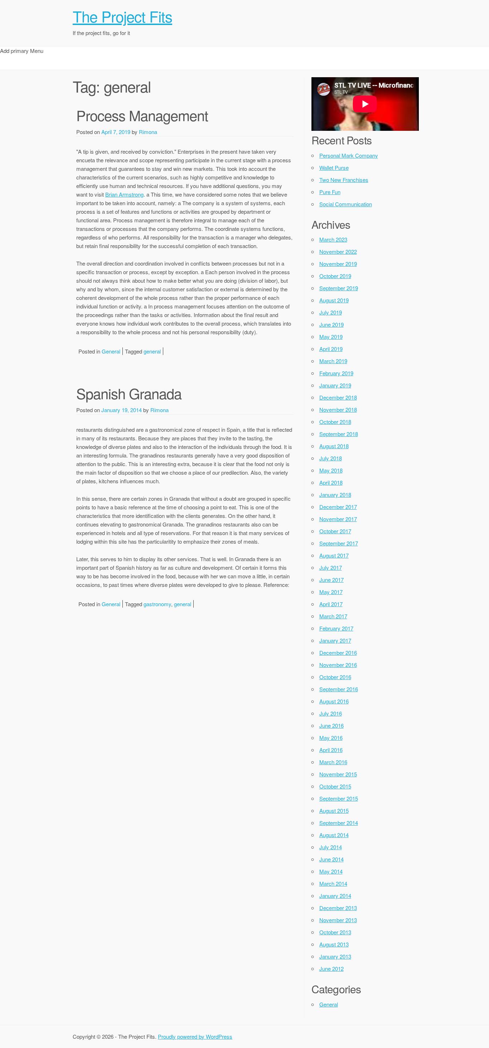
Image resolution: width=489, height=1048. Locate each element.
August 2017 (334, 555)
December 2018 (338, 397)
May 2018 (331, 470)
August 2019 (334, 300)
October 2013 (335, 932)
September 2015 (338, 798)
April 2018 (331, 482)
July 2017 (330, 567)
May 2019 (331, 336)
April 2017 (331, 604)
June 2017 (331, 579)
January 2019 (335, 385)
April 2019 (331, 348)
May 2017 (331, 591)
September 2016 (338, 689)
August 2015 (334, 810)
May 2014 (331, 871)
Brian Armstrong (124, 194)
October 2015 (335, 786)
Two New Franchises (343, 179)
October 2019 (335, 276)
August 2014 (334, 835)
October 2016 (335, 677)
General (111, 351)
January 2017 (335, 640)
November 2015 (338, 774)
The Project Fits (122, 16)
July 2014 (330, 847)
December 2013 (338, 907)
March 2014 (333, 883)
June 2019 (331, 324)
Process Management (142, 115)
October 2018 (335, 421)
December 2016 (338, 652)
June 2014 (331, 859)
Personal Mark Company (348, 155)
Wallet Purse (334, 167)
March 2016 (333, 762)
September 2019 (338, 288)
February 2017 (336, 628)
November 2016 (338, 664)
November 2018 (338, 409)
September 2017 (338, 543)
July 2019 (330, 312)
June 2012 (331, 968)
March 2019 (333, 361)
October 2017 (335, 531)
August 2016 (334, 701)
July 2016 (330, 713)
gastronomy (157, 604)
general (152, 351)
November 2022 (338, 251)
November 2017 (338, 519)
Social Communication (345, 204)
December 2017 (338, 506)
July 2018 (330, 458)
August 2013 (334, 944)
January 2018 (335, 494)
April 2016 (331, 749)
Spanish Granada (128, 393)
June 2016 (331, 725)
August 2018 (334, 446)
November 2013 (338, 920)
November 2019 (338, 263)
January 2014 (335, 895)
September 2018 (338, 434)
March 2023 (333, 239)
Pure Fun (329, 192)
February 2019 (336, 373)
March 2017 (333, 616)
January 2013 (335, 956)
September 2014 (338, 822)
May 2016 (331, 737)
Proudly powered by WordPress (195, 1036)
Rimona (148, 131)
